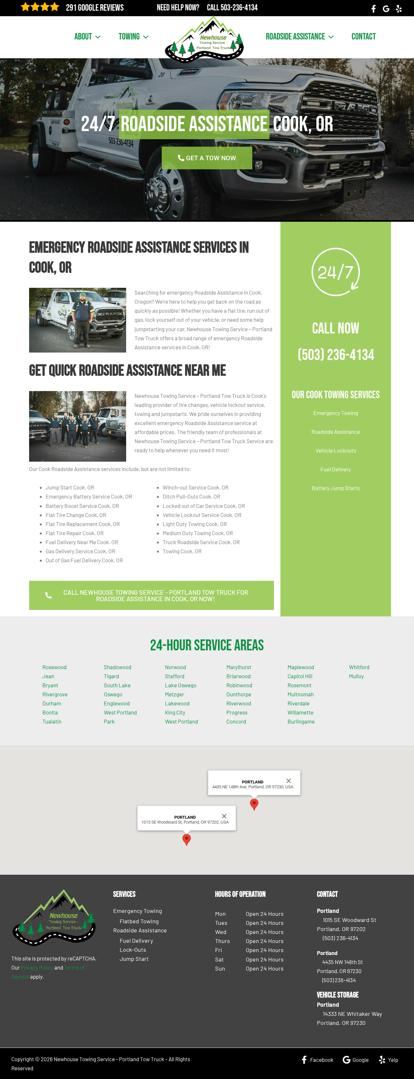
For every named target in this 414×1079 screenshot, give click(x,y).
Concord (236, 721)
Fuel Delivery (336, 469)
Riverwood (238, 703)
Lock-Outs (133, 949)
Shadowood (117, 667)
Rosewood (54, 667)
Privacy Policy (37, 967)
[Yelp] (399, 9)
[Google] (386, 9)
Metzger (174, 694)
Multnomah (301, 694)
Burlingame (301, 721)
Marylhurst (238, 667)
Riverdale (299, 703)
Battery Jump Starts (336, 488)
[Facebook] (373, 9)
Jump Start (134, 958)
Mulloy (356, 676)
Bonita (50, 712)
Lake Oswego (180, 685)
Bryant (50, 685)
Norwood (175, 667)
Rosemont (299, 685)
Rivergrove (55, 694)
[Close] (224, 816)
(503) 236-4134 (336, 355)
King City (175, 712)
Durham (51, 703)
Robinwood (239, 685)
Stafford (174, 676)
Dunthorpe (238, 694)
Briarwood (238, 676)
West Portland (181, 721)
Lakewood (177, 703)
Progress (236, 712)
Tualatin (51, 721)
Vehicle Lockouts (336, 450)
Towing (129, 37)
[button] (96, 37)
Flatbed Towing (139, 921)
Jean (48, 676)
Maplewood (301, 667)
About (83, 37)
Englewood (117, 703)
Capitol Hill (300, 676)
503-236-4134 (239, 8)
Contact (364, 37)
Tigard (111, 676)
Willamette (300, 712)
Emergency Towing (335, 413)
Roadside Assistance (295, 37)
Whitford (359, 667)
